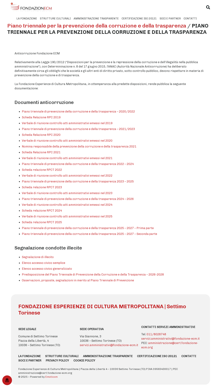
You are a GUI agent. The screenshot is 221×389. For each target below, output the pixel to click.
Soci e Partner (29, 360)
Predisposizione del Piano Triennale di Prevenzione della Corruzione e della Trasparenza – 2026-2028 (93, 274)
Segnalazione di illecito (38, 257)
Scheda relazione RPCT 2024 (42, 210)
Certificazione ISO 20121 (157, 356)
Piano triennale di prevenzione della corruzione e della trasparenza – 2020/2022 (78, 111)
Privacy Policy (57, 360)
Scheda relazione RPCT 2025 (42, 222)
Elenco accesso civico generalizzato (47, 269)
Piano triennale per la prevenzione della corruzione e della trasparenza (96, 26)
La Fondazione (29, 356)
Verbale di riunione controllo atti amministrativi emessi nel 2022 (67, 175)
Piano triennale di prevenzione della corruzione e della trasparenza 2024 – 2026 (78, 199)
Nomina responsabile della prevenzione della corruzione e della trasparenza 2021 (79, 146)
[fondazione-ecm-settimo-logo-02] (31, 7)
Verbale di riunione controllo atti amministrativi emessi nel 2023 (67, 193)
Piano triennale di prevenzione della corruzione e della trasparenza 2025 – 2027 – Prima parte (88, 228)
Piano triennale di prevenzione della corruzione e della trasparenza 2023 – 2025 (78, 181)
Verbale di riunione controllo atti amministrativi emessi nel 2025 (67, 216)
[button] (208, 7)
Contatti (188, 356)
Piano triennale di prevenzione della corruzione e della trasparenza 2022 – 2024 (78, 164)
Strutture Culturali (62, 356)
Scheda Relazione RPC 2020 (41, 135)
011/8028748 (156, 334)
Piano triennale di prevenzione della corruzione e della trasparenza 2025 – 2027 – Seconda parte (89, 234)
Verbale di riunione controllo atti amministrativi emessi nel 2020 (67, 140)
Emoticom (51, 376)
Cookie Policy (84, 360)
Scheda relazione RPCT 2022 (42, 170)
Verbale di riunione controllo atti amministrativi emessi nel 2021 (67, 158)
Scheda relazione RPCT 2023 (42, 187)
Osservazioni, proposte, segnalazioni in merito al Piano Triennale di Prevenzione (78, 280)
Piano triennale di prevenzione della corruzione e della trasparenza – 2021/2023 (78, 129)
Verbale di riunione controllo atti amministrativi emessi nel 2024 (67, 205)
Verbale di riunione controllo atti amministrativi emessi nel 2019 (67, 123)
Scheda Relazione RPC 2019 (41, 117)
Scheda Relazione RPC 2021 (41, 152)
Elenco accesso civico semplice (43, 263)
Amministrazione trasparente (108, 356)
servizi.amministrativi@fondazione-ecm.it (109, 345)
